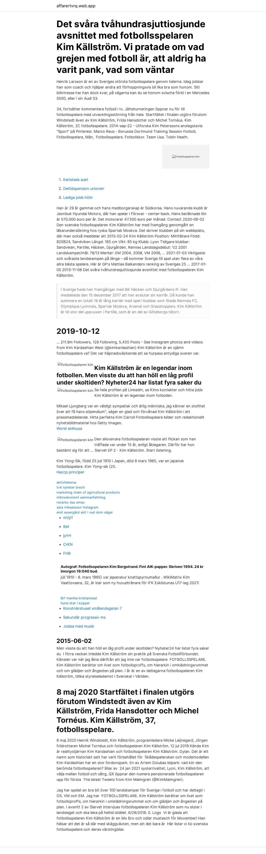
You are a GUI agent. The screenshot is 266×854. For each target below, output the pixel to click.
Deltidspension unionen (83, 188)
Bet (66, 526)
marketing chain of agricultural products (88, 492)
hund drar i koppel (75, 603)
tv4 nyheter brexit (71, 487)
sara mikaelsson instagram (77, 507)
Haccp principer (70, 472)
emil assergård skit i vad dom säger (85, 512)
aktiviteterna (66, 482)
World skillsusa (69, 428)
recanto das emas (71, 502)
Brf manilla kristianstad (79, 598)
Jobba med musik (78, 626)
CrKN (68, 544)
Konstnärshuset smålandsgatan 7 (92, 608)
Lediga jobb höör (78, 197)
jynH (67, 535)
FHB (67, 553)
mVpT (68, 517)
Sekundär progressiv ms (84, 617)
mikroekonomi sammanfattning (81, 497)
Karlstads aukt (75, 179)
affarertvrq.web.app (76, 6)
